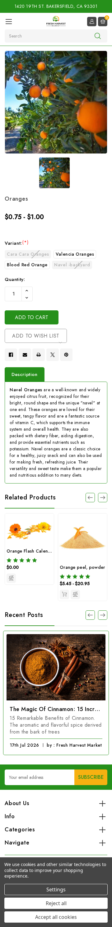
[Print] (38, 354)
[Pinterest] (66, 354)
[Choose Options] (64, 594)
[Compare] (11, 578)
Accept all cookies (56, 917)
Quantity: (15, 279)
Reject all (56, 903)
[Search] (98, 35)
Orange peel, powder (82, 567)
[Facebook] (11, 354)
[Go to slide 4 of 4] (90, 497)
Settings (56, 889)
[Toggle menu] (8, 21)
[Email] (25, 354)
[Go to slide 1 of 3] (102, 615)
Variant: (16, 243)
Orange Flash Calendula (32, 551)
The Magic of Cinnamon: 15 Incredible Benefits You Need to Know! (56, 709)
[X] (52, 354)
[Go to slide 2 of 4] (102, 497)
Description (25, 374)
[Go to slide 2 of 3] (90, 615)
